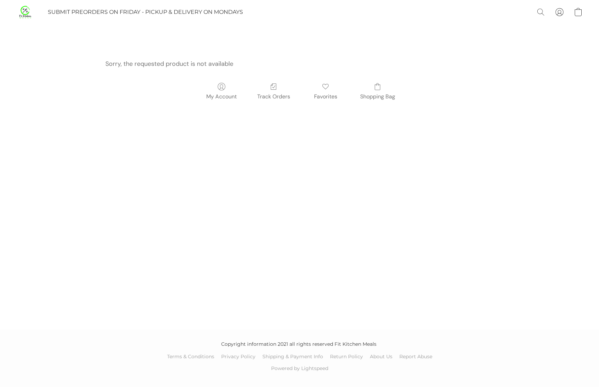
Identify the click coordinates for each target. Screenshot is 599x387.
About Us (381, 356)
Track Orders (273, 96)
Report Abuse (415, 356)
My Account (221, 96)
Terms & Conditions (190, 356)
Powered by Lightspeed (299, 368)
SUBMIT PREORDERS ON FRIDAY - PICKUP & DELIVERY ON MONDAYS (145, 12)
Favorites (325, 96)
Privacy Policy (238, 356)
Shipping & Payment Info (292, 356)
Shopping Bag (377, 96)
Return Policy (346, 356)
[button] (25, 12)
